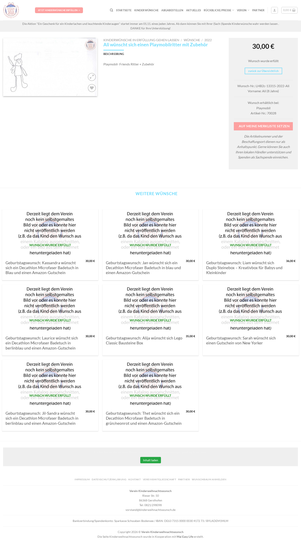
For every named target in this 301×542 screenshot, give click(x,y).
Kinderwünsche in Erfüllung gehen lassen (141, 40)
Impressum (82, 479)
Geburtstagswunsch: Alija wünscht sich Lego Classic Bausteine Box (144, 340)
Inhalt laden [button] (150, 460)
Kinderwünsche (146, 10)
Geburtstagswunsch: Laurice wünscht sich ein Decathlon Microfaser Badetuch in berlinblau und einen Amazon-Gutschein (42, 343)
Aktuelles (193, 10)
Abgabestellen (172, 10)
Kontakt (134, 479)
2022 (208, 40)
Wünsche (192, 40)
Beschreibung (113, 54)
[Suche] (111, 10)
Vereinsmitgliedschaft (159, 479)
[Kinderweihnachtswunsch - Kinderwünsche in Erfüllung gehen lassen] (16, 10)
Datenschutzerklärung (109, 479)
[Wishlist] (92, 88)
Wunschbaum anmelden (209, 479)
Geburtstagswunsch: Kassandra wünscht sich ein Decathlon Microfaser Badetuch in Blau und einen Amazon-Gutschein (42, 268)
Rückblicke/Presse (217, 10)
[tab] (113, 54)
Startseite (124, 10)
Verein (242, 10)
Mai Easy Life (185, 536)
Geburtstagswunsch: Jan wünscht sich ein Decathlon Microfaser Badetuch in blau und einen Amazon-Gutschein (143, 268)
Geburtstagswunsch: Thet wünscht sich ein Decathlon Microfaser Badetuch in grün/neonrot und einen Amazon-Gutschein (144, 418)
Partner (258, 10)
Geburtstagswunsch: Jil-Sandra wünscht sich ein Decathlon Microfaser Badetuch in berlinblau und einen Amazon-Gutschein (42, 418)
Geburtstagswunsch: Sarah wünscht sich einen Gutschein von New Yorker (241, 340)
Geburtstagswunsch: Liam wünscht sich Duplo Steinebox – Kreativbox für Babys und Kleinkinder (244, 268)
